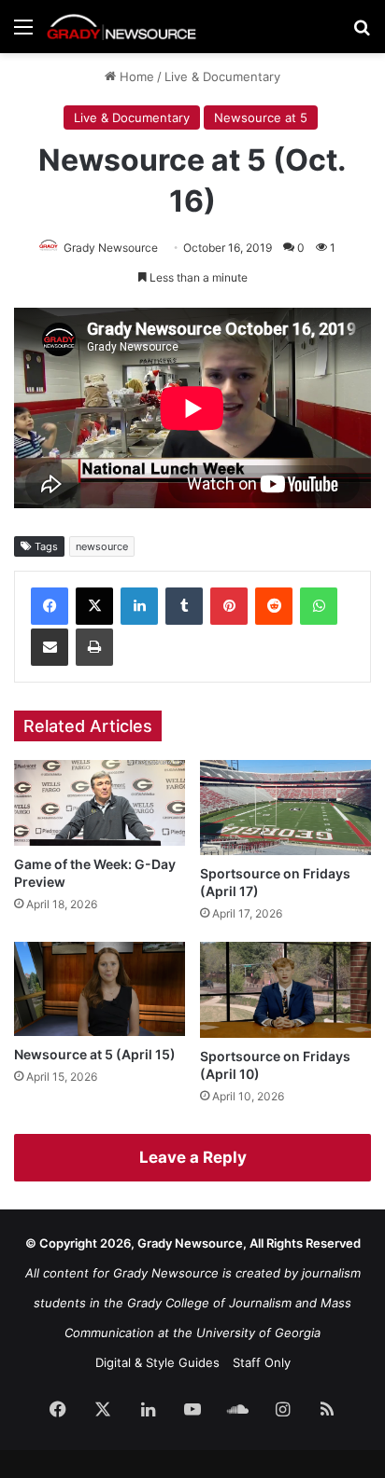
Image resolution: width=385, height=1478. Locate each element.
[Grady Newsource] (121, 26)
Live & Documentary (222, 76)
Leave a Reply (193, 1157)
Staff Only (262, 1362)
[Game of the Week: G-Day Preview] (99, 802)
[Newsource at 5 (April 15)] (99, 989)
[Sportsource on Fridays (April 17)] (285, 807)
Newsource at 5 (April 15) (95, 1054)
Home (135, 76)
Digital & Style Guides (157, 1362)
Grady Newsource (111, 248)
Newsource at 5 (260, 117)
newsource (102, 546)
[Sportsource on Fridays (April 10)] (285, 989)
